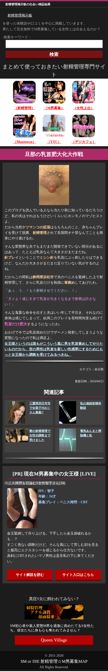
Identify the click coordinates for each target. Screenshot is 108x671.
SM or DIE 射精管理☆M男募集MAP (54, 661)
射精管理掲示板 (20, 15)
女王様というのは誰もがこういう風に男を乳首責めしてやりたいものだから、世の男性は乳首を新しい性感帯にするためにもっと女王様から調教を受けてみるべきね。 (54, 349)
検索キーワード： (16, 37)
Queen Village (54, 639)
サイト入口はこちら (78, 575)
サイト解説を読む (30, 575)
